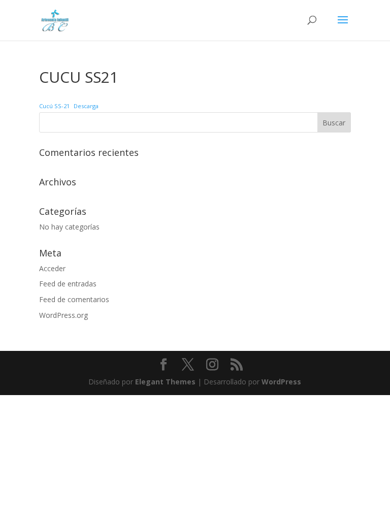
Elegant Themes (165, 381)
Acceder (52, 268)
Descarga (86, 106)
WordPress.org (63, 315)
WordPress (281, 381)
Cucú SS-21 (54, 106)
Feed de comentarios (74, 299)
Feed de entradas (67, 283)
